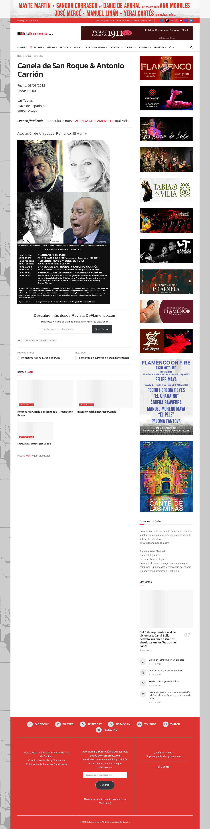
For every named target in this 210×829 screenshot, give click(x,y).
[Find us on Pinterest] (172, 20)
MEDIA (77, 47)
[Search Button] (191, 47)
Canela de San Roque (35, 340)
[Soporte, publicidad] (105, 20)
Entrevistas (86, 405)
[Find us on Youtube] (181, 20)
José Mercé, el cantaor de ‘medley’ (165, 670)
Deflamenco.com (93, 822)
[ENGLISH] (144, 47)
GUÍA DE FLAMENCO (95, 47)
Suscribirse (101, 329)
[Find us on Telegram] (191, 20)
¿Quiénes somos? (163, 752)
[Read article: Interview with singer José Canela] (105, 394)
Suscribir (105, 784)
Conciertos (38, 56)
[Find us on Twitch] (186, 20)
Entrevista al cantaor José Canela (34, 443)
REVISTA (21, 47)
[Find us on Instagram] (176, 20)
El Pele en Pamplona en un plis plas (166, 659)
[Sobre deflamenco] (124, 20)
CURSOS (51, 47)
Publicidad (160, 47)
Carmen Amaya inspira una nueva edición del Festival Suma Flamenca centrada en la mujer (170, 695)
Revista (28, 56)
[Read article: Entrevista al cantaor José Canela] (35, 431)
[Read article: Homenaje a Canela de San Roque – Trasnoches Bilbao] (45, 394)
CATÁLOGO (115, 47)
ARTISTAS (64, 47)
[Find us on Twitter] (167, 20)
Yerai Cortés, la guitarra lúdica (164, 681)
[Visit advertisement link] (105, 9)
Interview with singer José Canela (96, 411)
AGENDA (38, 47)
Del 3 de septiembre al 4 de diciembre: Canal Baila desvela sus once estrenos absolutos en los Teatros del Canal (158, 639)
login (28, 455)
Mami (52, 340)
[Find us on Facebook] (162, 20)
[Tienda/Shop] (147, 20)
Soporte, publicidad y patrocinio (163, 756)
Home (19, 56)
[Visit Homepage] (35, 33)
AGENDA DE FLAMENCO (93, 121)
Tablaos (129, 47)
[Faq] (136, 20)
